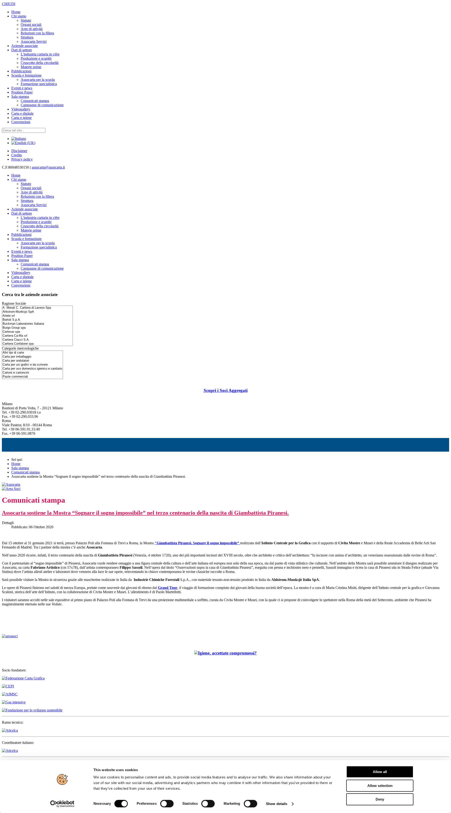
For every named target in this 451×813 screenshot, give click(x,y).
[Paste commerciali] (32, 377)
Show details (276, 804)
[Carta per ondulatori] (32, 361)
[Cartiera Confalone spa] (37, 344)
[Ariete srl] (37, 316)
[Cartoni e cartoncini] (32, 373)
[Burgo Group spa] (37, 328)
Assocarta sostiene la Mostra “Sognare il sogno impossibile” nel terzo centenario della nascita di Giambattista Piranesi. (145, 513)
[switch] (167, 803)
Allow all (380, 772)
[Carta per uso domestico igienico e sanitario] (32, 369)
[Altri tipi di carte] (32, 353)
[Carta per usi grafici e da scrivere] (32, 365)
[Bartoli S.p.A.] (37, 320)
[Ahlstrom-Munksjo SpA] (37, 312)
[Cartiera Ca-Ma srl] (37, 336)
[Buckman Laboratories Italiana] (37, 324)
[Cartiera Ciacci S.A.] (37, 340)
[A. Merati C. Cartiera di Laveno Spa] (37, 308)
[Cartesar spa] (37, 332)
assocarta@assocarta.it (48, 167)
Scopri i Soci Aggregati (226, 390)
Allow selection (380, 786)
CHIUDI (8, 4)
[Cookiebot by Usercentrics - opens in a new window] (62, 803)
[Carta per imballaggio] (32, 357)
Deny (380, 799)
